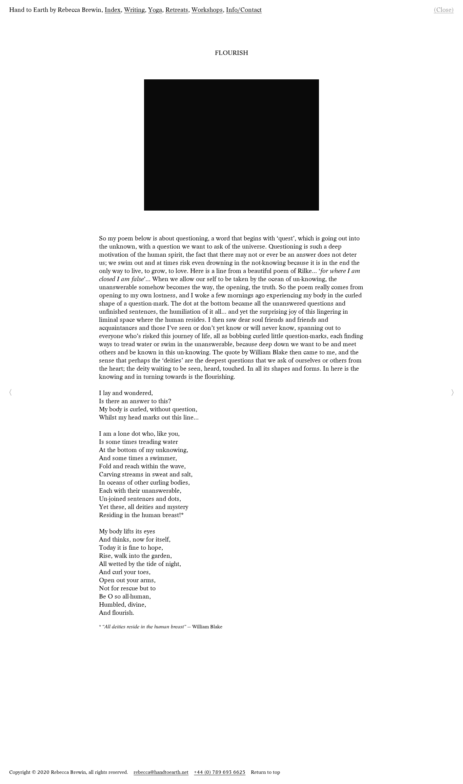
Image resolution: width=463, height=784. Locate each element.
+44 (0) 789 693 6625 (219, 771)
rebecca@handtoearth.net (161, 771)
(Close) (444, 9)
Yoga (155, 9)
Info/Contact (244, 9)
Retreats (176, 9)
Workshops (207, 9)
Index (113, 9)
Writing (134, 9)
